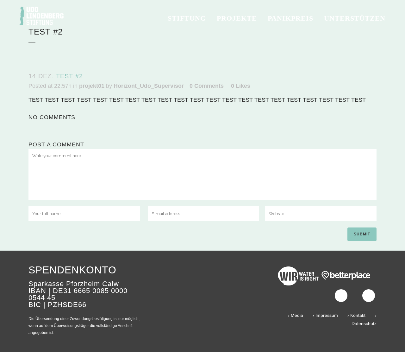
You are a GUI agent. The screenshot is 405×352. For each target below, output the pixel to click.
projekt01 (91, 86)
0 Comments (207, 86)
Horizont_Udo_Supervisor (149, 86)
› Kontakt (356, 315)
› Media (295, 315)
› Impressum (325, 315)
